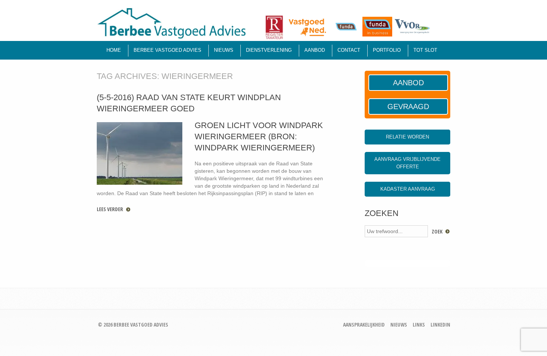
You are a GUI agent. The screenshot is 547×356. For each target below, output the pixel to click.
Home (113, 50)
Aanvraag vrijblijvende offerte (407, 162)
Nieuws (223, 50)
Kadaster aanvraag (407, 189)
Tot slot (425, 50)
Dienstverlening (269, 50)
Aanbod (314, 50)
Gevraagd (408, 106)
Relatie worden (407, 137)
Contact (349, 50)
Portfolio (387, 50)
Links (419, 324)
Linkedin (440, 324)
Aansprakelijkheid (364, 324)
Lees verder (110, 209)
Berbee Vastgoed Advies (167, 50)
